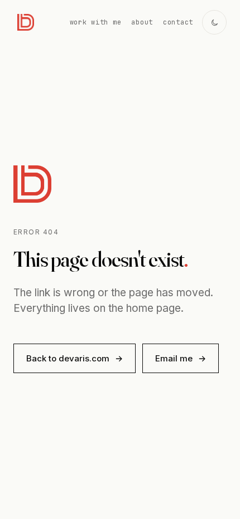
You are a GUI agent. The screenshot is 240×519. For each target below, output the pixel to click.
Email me (180, 358)
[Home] (25, 22)
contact (178, 22)
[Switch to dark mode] (214, 22)
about (142, 22)
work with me (96, 22)
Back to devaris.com (74, 358)
